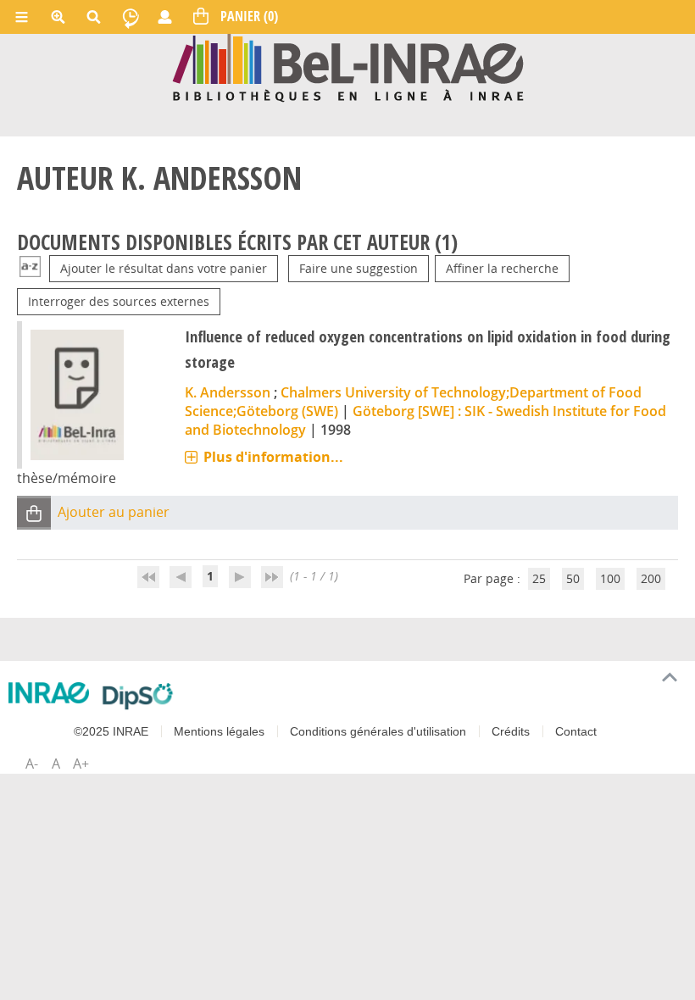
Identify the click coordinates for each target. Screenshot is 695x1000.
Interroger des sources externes (118, 301)
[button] (34, 513)
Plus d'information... (273, 456)
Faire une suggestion (358, 268)
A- (31, 763)
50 (573, 578)
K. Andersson (227, 392)
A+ (81, 763)
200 (651, 578)
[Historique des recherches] (130, 17)
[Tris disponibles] (30, 268)
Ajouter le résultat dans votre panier (163, 268)
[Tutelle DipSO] (137, 695)
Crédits (511, 731)
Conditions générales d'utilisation (378, 731)
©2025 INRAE (111, 731)
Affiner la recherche (502, 268)
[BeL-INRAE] (348, 66)
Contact (576, 731)
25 (539, 578)
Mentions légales (219, 731)
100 (610, 578)
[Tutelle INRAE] (48, 692)
